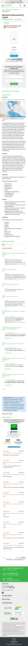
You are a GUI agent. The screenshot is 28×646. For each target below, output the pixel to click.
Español (14, 638)
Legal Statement (14, 641)
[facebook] (3, 592)
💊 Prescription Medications (12, 9)
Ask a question (18, 19)
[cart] (21, 1)
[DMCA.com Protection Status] (14, 618)
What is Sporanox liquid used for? (9, 269)
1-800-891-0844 (9, 586)
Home (3, 9)
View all (3, 389)
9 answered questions (7, 19)
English (14, 640)
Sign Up (14, 83)
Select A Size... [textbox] (13, 52)
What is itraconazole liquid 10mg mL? (10, 296)
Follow (3, 256)
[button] (14, 60)
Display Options (9, 559)
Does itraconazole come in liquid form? (10, 284)
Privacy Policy (14, 642)
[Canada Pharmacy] (7, 5)
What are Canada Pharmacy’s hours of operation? (13, 343)
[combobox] (14, 52)
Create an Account (15, 1)
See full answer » (22, 264)
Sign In (7, 1)
